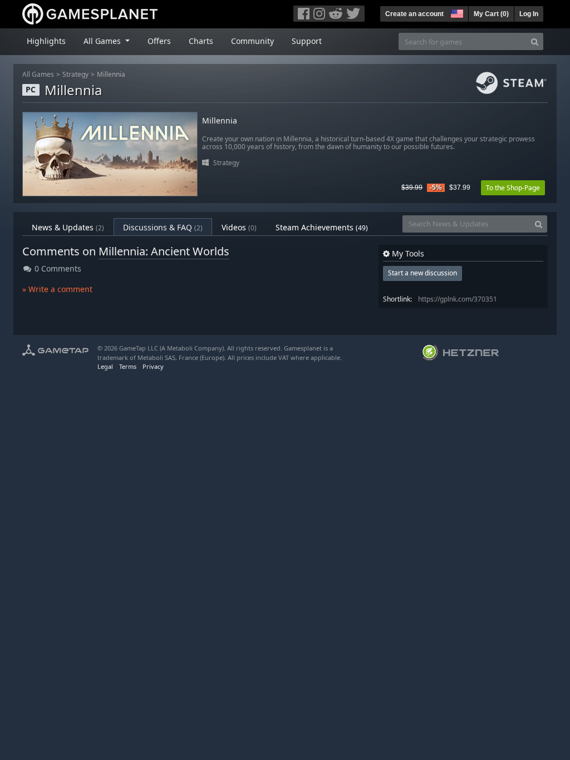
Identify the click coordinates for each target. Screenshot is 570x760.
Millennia (111, 74)
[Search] (534, 41)
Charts (201, 41)
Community (252, 41)
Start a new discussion (422, 273)
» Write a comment (57, 289)
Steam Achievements (322, 227)
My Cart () (491, 14)
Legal (105, 366)
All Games (38, 74)
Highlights (46, 41)
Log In (528, 14)
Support (307, 41)
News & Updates (68, 227)
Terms (127, 366)
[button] (456, 12)
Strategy (75, 74)
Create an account (414, 14)
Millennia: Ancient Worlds (164, 251)
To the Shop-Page (513, 188)
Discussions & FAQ (163, 227)
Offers (159, 41)
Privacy (153, 366)
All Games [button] (103, 41)
